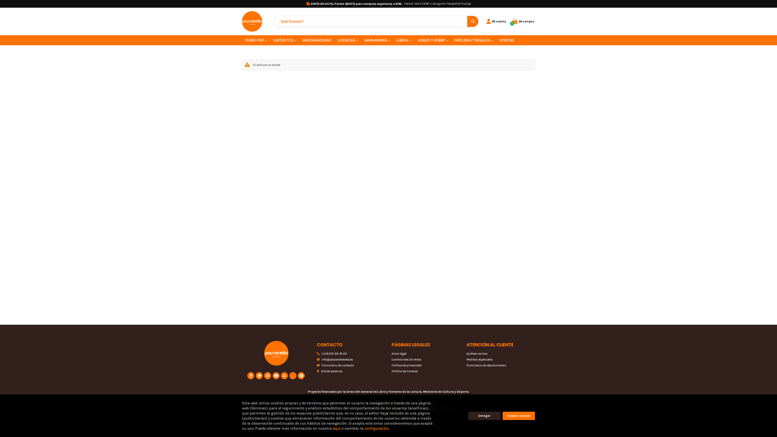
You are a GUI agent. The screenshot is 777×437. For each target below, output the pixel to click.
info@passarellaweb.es (337, 359)
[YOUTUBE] (276, 375)
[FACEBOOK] (250, 375)
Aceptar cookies (518, 416)
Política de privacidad (406, 365)
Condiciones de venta (406, 359)
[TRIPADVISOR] (292, 375)
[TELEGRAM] (301, 375)
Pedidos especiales (479, 359)
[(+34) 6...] (284, 375)
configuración (376, 428)
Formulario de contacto (338, 365)
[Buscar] (472, 21)
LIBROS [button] (402, 40)
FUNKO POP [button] (255, 40)
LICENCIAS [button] (347, 40)
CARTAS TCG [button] (283, 40)
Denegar (484, 416)
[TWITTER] (259, 375)
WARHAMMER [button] (376, 40)
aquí (337, 428)
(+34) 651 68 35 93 (334, 353)
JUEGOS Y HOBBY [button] (431, 40)
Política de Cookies (405, 371)
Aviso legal (399, 353)
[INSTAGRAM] (267, 375)
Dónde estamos (332, 371)
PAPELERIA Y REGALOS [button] (472, 40)
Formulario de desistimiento (486, 365)
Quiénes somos (477, 353)
